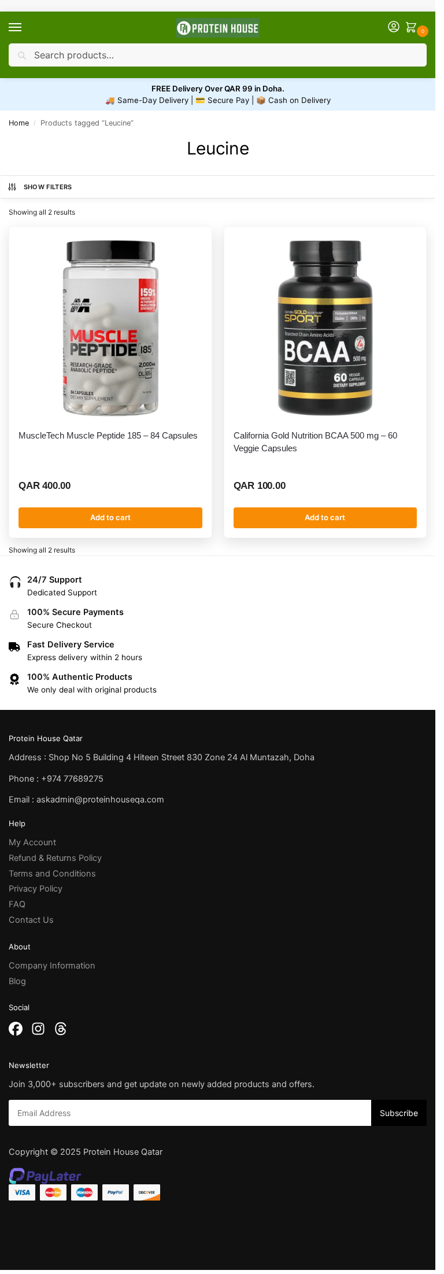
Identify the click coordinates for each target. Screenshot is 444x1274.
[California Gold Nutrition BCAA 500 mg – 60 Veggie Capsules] (325, 328)
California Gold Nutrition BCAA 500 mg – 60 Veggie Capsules (315, 441)
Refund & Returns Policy (55, 858)
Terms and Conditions (52, 873)
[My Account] (394, 27)
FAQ (17, 904)
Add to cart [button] (110, 517)
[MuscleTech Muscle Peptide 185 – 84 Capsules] (110, 328)
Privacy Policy (35, 888)
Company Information (52, 965)
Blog (17, 981)
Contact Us (31, 920)
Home (19, 123)
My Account (32, 842)
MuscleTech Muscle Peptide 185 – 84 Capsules (108, 435)
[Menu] (26, 27)
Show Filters (48, 187)
